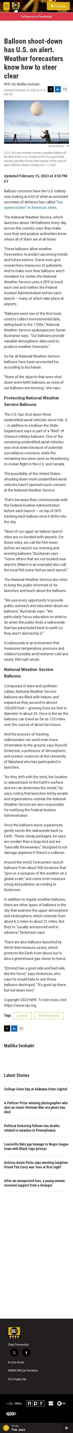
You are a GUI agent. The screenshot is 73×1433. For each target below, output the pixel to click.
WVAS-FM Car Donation (23, 1370)
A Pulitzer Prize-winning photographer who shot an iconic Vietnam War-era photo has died (36, 1107)
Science (22, 1015)
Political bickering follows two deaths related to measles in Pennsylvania (32, 1128)
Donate (60, 6)
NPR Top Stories (49, 1015)
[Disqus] (36, 1263)
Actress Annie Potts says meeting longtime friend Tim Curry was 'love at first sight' (36, 1164)
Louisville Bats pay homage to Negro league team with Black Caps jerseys (36, 1146)
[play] (6, 1428)
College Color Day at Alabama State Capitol (35, 1089)
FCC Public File (17, 1379)
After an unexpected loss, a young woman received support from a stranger (34, 1183)
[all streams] (67, 1428)
